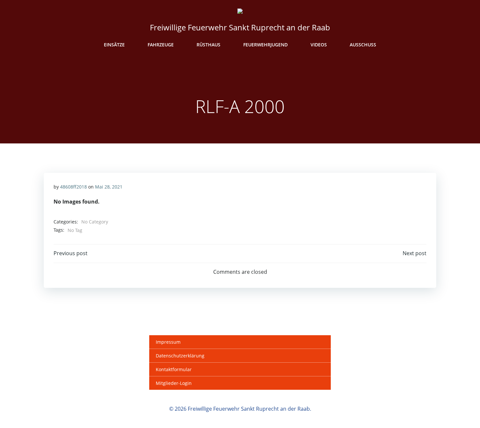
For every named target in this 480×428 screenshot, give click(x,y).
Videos (319, 44)
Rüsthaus (208, 44)
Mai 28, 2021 (108, 187)
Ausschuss (363, 44)
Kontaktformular (174, 369)
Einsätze (114, 44)
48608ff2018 (73, 187)
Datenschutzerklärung (180, 356)
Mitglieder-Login (174, 383)
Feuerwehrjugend (265, 44)
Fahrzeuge (161, 44)
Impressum (168, 342)
